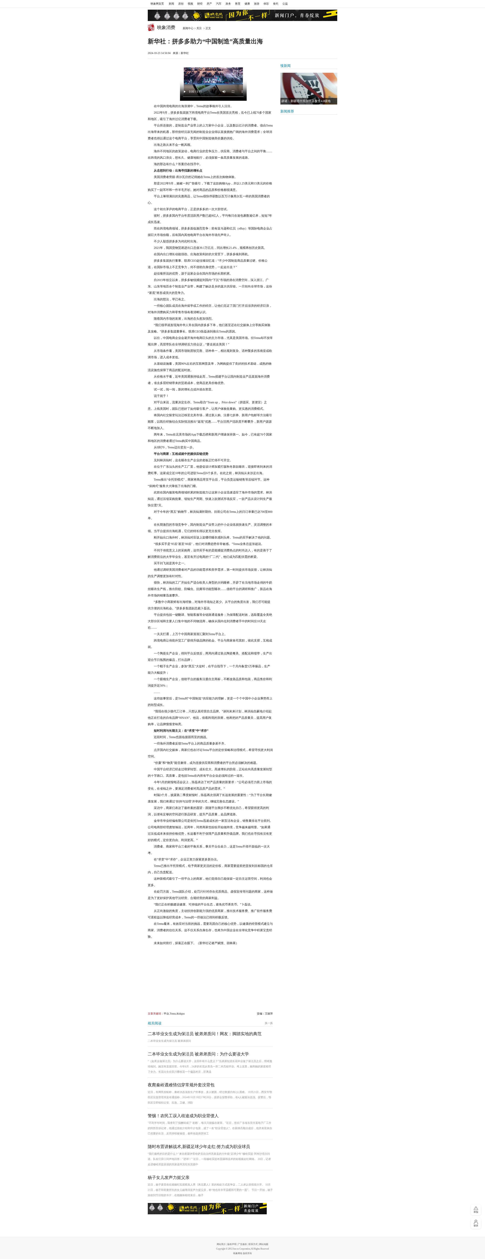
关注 (199, 28)
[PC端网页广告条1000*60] (242, 15)
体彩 (266, 3)
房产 (209, 3)
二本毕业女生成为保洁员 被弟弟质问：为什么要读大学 (198, 1054)
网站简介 (221, 1244)
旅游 (256, 3)
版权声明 (231, 1244)
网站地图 (263, 1244)
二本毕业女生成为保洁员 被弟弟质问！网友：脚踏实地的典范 (204, 1033)
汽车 (218, 3)
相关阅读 (154, 1023)
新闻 (171, 3)
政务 (228, 3)
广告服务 (242, 1244)
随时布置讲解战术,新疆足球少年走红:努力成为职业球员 (199, 1146)
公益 (285, 3)
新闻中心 (188, 28)
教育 (237, 3)
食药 (275, 3)
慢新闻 (285, 66)
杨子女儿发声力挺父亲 (168, 1177)
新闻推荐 (287, 111)
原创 (181, 3)
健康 (247, 3)
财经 (200, 3)
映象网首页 (157, 3)
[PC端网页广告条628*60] (207, 1208)
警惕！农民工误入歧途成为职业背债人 (183, 1115)
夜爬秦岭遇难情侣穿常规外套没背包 (181, 1085)
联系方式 (253, 1244)
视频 (190, 3)
